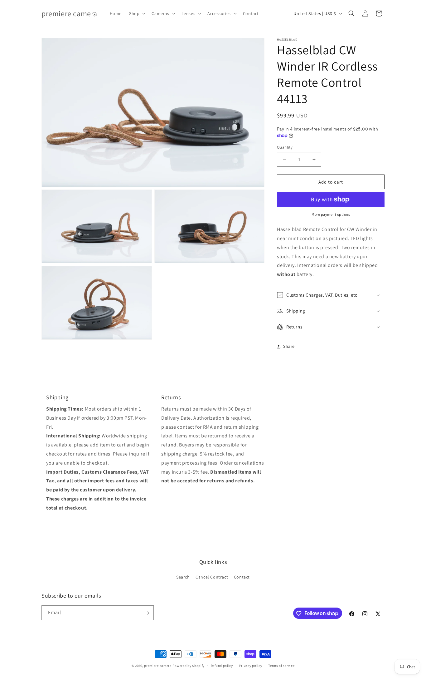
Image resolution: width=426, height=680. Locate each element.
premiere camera (158, 665)
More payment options (331, 214)
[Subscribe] (146, 613)
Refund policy (222, 665)
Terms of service (281, 665)
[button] (136, 13)
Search (183, 577)
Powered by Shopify (188, 665)
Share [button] (289, 346)
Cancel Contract (212, 577)
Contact (242, 577)
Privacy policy (250, 665)
